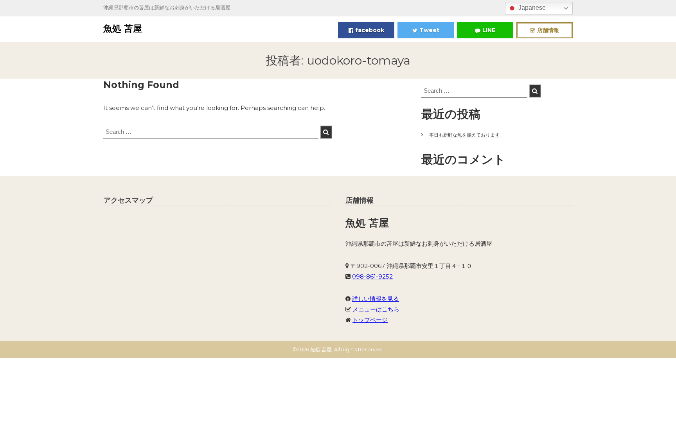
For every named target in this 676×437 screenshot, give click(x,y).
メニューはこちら (375, 309)
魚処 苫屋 (122, 28)
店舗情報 (548, 30)
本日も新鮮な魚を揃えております (464, 135)
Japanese (531, 7)
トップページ (370, 320)
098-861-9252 (372, 276)
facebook (369, 30)
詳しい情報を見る (375, 298)
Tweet (429, 30)
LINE (488, 30)
